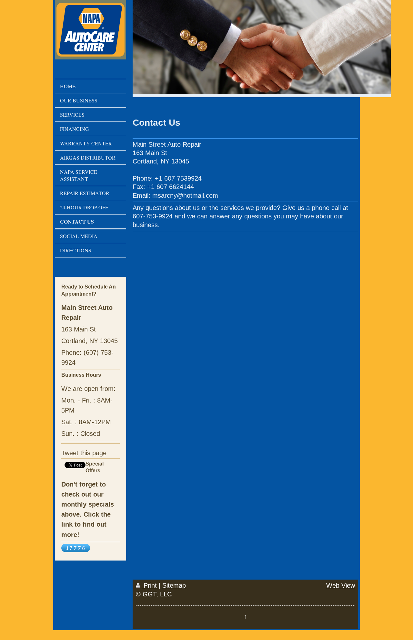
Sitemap (174, 585)
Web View (340, 585)
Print (150, 585)
